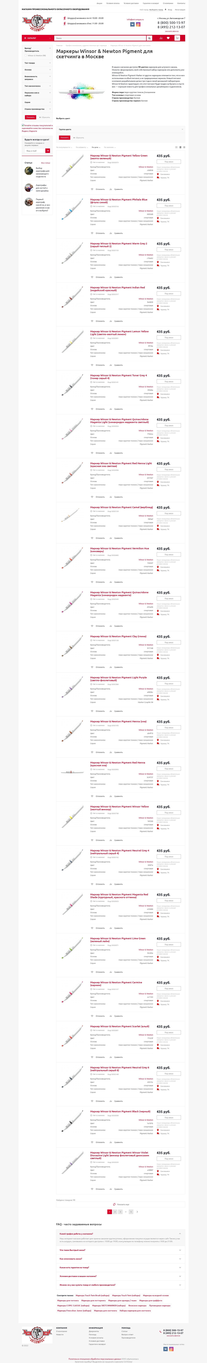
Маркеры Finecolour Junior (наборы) (74, 1310)
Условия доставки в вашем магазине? (78, 1276)
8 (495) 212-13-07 (171, 27)
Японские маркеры (137, 1305)
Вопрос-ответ (127, 1334)
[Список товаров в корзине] (177, 40)
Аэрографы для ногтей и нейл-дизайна (42, 188)
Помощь (126, 1328)
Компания (61, 1328)
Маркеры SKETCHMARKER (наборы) (109, 1305)
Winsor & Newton (146, 167)
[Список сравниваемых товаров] (161, 39)
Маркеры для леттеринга (93, 1300)
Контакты (181, 3)
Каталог (32, 38)
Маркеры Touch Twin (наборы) (126, 1295)
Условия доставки (131, 3)
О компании (168, 3)
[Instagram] (138, 24)
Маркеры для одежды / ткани (122, 1300)
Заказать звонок (172, 31)
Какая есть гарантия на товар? (74, 1267)
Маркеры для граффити (150, 1300)
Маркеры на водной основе (156, 1295)
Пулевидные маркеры (159, 1305)
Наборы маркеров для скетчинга (135, 1310)
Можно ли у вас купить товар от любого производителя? (87, 1285)
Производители (128, 1337)
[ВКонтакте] (132, 24)
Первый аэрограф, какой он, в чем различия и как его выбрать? (43, 205)
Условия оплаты (113, 3)
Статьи (124, 1331)
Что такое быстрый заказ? (72, 1250)
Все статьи (45, 163)
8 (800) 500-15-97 (171, 23)
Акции (99, 3)
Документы (94, 1331)
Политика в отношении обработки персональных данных (95, 1359)
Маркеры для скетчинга (105, 1310)
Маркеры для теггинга (68, 1300)
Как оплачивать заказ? (71, 1258)
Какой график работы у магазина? (76, 1233)
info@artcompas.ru (135, 19)
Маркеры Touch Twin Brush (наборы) (92, 1295)
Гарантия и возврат (151, 3)
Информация (96, 1328)
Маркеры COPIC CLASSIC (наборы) (73, 1305)
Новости (60, 1334)
